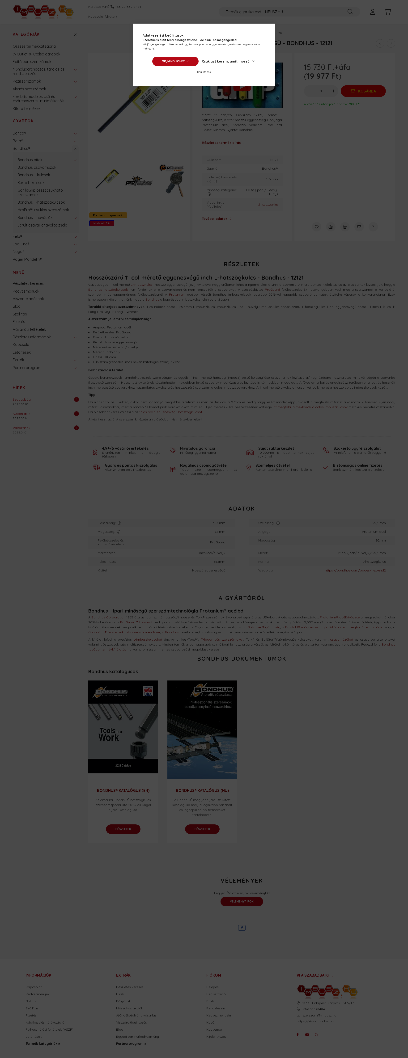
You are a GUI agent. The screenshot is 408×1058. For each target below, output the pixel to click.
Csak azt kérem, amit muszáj (226, 61)
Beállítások (204, 72)
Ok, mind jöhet (173, 61)
